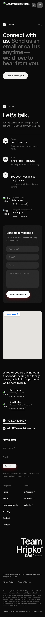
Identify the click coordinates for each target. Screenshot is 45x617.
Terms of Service (24, 582)
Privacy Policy (8, 582)
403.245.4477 (16, 420)
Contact (6, 518)
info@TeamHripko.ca (20, 428)
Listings (6, 524)
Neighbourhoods (10, 505)
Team (5, 498)
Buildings (7, 511)
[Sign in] (34, 5)
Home (5, 492)
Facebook (28, 498)
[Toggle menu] (40, 5)
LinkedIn (27, 505)
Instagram (28, 492)
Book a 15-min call (20, 204)
